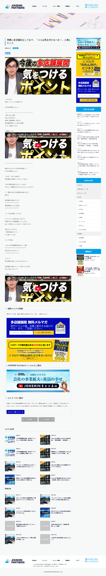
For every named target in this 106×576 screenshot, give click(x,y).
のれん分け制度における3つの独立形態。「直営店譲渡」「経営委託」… (61, 439)
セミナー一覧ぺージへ (14, 412)
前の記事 (29, 419)
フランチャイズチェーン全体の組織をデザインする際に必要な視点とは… (61, 498)
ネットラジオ (82, 221)
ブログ (77, 6)
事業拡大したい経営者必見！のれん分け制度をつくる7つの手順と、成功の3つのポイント (88, 116)
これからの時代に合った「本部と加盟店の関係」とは (26, 538)
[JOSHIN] (16, 561)
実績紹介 (67, 6)
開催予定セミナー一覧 (83, 189)
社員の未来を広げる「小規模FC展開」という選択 (60, 525)
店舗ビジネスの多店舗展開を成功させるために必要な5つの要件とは (26, 479)
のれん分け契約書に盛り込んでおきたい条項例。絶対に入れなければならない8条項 (88, 151)
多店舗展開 (81, 213)
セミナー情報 (56, 6)
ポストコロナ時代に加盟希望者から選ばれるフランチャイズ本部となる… (26, 498)
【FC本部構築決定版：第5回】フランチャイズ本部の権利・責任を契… (26, 439)
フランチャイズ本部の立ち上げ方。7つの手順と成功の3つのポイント (88, 124)
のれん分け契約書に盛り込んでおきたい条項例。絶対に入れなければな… (61, 479)
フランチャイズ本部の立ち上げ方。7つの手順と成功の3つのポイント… (25, 465)
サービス (44, 6)
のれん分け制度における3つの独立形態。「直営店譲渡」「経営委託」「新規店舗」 (88, 144)
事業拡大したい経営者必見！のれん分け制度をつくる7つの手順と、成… (61, 452)
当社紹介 (34, 6)
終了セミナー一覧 (82, 193)
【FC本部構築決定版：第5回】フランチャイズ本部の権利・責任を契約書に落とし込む (88, 166)
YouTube (15, 48)
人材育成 (81, 201)
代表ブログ (81, 225)
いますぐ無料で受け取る (43, 332)
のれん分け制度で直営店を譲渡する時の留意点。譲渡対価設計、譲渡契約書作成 (88, 138)
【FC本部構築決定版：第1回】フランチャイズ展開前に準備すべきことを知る (88, 173)
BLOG (79, 197)
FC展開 (80, 217)
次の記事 (46, 419)
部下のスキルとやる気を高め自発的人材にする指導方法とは (61, 512)
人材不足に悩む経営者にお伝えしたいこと (61, 538)
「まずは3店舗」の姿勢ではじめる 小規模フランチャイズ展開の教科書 (92, 269)
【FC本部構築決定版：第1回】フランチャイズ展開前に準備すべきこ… (26, 452)
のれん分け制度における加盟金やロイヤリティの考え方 (61, 465)
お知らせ (80, 185)
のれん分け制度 (82, 229)
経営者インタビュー (83, 205)
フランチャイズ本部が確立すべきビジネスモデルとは (26, 512)
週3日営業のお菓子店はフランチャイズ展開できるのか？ (25, 525)
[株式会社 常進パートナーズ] (16, 7)
